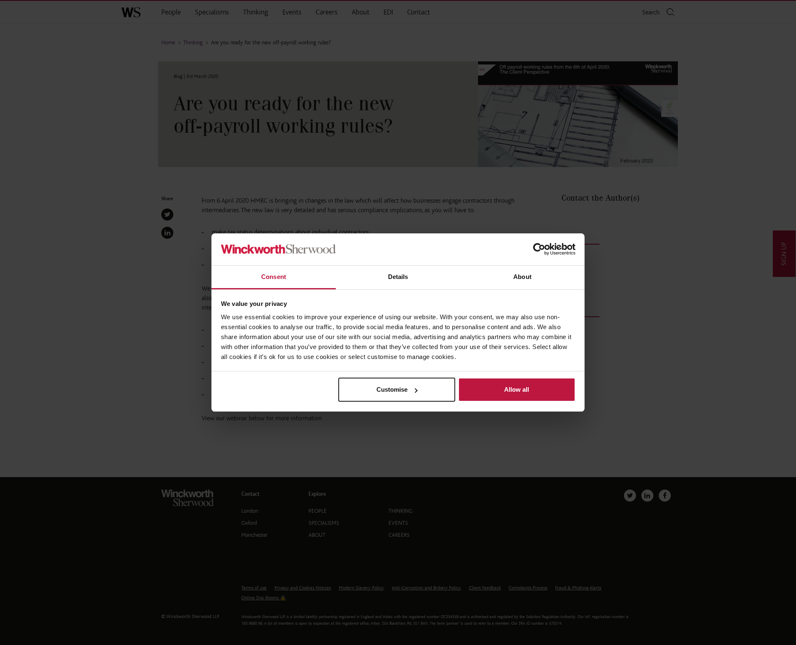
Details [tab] (398, 276)
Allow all (516, 389)
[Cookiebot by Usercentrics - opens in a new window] (539, 249)
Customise (392, 389)
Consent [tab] (273, 276)
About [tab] (522, 276)
